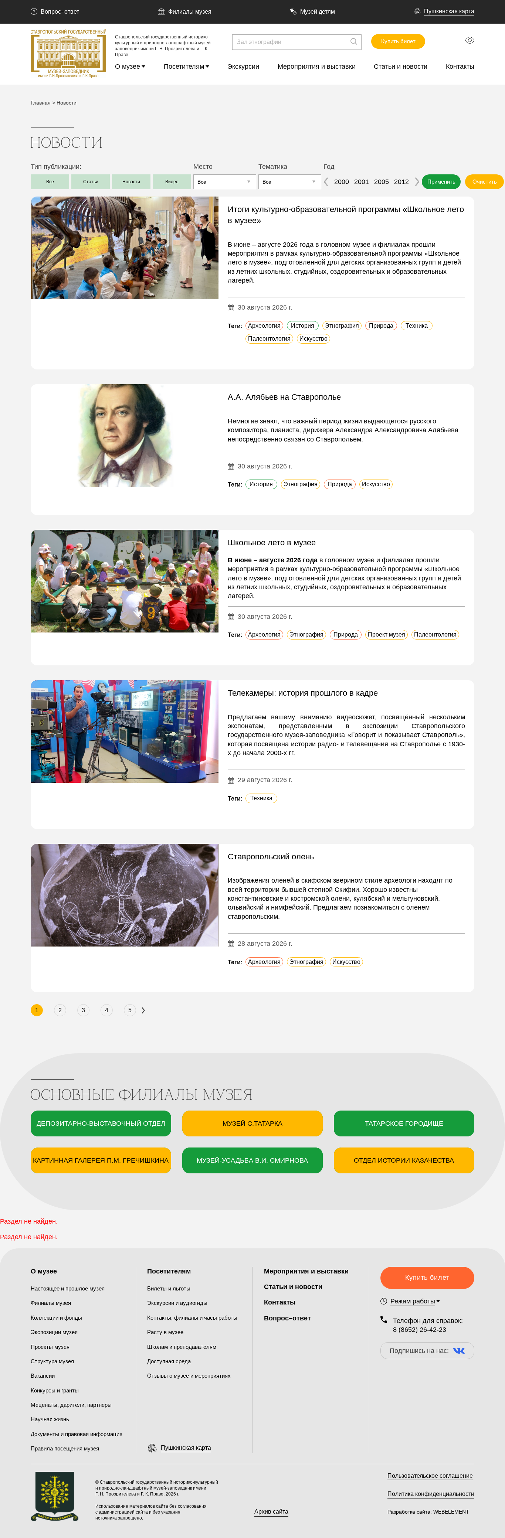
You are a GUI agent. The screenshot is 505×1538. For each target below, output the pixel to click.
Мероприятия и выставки (317, 66)
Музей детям (317, 11)
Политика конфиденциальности (430, 1494)
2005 (381, 181)
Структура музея (52, 1361)
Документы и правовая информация (76, 1434)
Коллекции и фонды (56, 1317)
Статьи (90, 181)
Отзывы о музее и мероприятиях (189, 1375)
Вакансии (43, 1375)
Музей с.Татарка (252, 1123)
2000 (341, 181)
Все (50, 181)
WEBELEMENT (450, 1512)
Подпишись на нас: (419, 1350)
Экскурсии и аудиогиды (177, 1303)
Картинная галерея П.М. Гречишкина (101, 1160)
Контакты (460, 66)
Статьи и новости (400, 66)
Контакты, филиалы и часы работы (192, 1317)
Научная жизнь (50, 1419)
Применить (441, 181)
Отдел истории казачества (404, 1160)
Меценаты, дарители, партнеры (71, 1405)
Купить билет (398, 41)
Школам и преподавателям (181, 1347)
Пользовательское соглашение (430, 1476)
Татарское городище (404, 1123)
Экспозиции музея (54, 1332)
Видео (172, 181)
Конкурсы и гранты (55, 1390)
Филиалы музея (189, 11)
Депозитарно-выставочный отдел (101, 1123)
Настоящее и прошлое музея (68, 1288)
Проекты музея (50, 1347)
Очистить (484, 181)
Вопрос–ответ (60, 11)
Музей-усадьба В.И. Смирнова (252, 1160)
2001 (361, 181)
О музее (127, 66)
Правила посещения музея (65, 1448)
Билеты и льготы (168, 1288)
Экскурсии (243, 66)
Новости (131, 181)
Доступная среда (169, 1361)
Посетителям (184, 66)
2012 (401, 181)
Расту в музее (165, 1332)
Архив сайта (271, 1511)
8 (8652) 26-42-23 (419, 1329)
